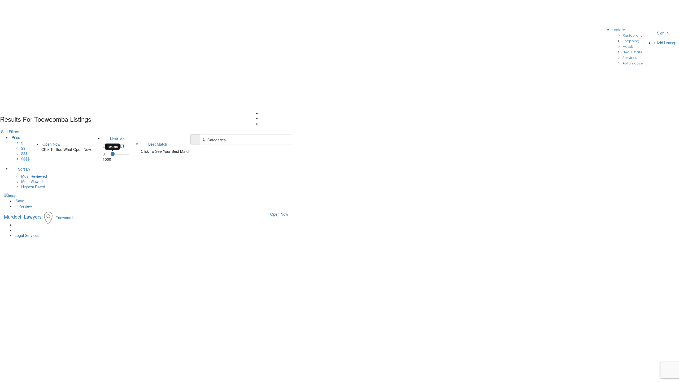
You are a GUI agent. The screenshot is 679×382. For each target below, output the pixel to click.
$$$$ (25, 158)
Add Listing (665, 42)
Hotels (628, 46)
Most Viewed (32, 181)
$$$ (24, 153)
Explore (618, 29)
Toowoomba (66, 217)
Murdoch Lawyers (23, 216)
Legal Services (27, 235)
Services (630, 57)
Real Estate (632, 52)
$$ (23, 148)
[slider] (113, 154)
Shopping (631, 40)
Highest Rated (33, 186)
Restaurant (632, 35)
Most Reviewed (34, 176)
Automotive (633, 63)
